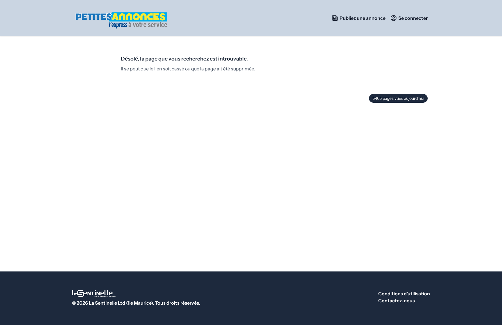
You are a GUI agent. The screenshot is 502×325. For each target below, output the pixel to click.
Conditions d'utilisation (404, 293)
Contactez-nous (396, 300)
